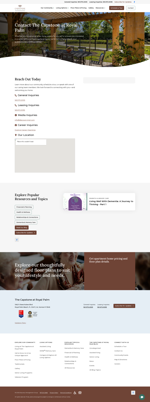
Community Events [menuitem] (121, 355)
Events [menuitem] (91, 366)
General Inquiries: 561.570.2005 (75, 2)
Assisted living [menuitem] (94, 353)
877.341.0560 (44, 392)
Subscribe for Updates (123, 2)
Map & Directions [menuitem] (120, 360)
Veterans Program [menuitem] (21, 377)
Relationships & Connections (27, 217)
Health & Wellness (23, 212)
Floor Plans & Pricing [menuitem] (22, 360)
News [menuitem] (91, 361)
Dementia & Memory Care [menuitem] (74, 348)
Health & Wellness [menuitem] (71, 357)
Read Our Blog (21, 227)
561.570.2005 (20, 100)
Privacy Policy (54, 392)
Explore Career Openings (25, 130)
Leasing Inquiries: (100, 2)
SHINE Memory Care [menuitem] (48, 351)
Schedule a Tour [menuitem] (120, 346)
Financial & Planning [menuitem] (72, 353)
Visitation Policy (20, 323)
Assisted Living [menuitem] (45, 346)
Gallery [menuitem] (17, 368)
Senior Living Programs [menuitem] (23, 373)
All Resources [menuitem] (70, 368)
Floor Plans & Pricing (78, 8)
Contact (131, 8)
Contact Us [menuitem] (118, 351)
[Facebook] (17, 240)
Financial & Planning (24, 207)
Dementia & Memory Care (26, 222)
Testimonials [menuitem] (19, 364)
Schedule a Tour (117, 8)
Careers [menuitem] (117, 364)
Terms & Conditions (66, 392)
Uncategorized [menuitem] (95, 348)
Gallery (91, 8)
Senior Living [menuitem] (94, 357)
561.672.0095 (20, 110)
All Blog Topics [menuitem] (95, 370)
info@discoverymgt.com (25, 120)
